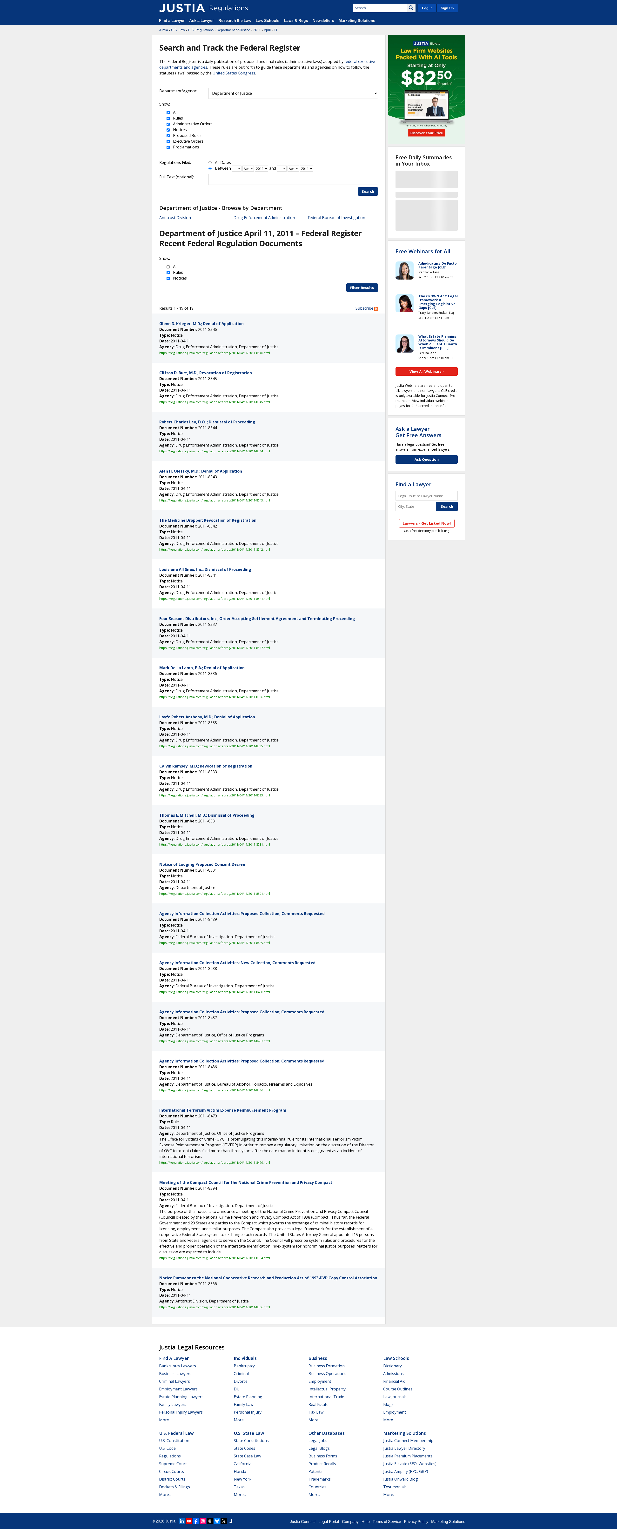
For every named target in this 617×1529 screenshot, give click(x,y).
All (174, 112)
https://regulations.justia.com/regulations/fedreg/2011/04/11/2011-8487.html (214, 1041)
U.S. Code (167, 1448)
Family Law (243, 1404)
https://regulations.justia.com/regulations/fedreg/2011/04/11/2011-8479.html (214, 1162)
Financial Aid (394, 1381)
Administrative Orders (192, 124)
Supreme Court (173, 1463)
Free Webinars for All (423, 251)
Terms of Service (387, 1522)
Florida (240, 1471)
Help (366, 1522)
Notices (179, 129)
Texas (239, 1486)
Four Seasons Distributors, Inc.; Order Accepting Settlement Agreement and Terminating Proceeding (257, 618)
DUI (237, 1389)
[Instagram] (203, 1521)
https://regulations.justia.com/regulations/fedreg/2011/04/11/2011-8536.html (214, 697)
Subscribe (364, 308)
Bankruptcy (244, 1366)
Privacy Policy (416, 1522)
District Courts (172, 1479)
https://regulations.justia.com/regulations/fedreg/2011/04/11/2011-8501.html (214, 893)
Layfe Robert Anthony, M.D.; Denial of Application (207, 717)
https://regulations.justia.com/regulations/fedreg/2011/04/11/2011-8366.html (214, 1307)
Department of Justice (233, 30)
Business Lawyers (175, 1373)
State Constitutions (251, 1440)
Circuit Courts (171, 1471)
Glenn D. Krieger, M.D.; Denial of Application (201, 323)
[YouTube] (189, 1521)
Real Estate (318, 1404)
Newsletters (323, 21)
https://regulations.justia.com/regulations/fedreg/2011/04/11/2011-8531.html (214, 844)
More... (165, 1419)
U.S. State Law (249, 1433)
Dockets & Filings (174, 1486)
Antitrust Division (175, 217)
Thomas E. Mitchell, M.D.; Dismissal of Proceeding (207, 815)
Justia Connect (302, 1522)
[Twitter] (224, 1521)
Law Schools (267, 21)
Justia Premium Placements (407, 1456)
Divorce (241, 1381)
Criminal (241, 1373)
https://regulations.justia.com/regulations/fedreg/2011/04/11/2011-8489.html (214, 943)
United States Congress (234, 73)
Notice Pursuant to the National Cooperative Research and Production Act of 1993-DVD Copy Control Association (268, 1278)
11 (275, 30)
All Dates (223, 162)
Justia (163, 30)
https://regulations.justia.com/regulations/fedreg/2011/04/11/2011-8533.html (214, 795)
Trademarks (319, 1479)
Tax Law (315, 1412)
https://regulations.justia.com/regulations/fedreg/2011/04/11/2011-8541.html (214, 598)
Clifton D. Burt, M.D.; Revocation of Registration (205, 372)
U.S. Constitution (174, 1440)
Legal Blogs (319, 1448)
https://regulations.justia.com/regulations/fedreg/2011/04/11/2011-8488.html (214, 992)
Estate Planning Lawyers (181, 1396)
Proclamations (185, 147)
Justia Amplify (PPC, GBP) (405, 1471)
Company (350, 1522)
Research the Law (234, 21)
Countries (317, 1486)
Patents (315, 1471)
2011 (257, 30)
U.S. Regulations (201, 30)
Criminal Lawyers (174, 1381)
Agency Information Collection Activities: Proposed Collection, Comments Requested (242, 913)
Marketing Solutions (357, 21)
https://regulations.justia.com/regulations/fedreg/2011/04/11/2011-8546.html (214, 353)
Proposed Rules (186, 135)
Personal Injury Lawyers (181, 1412)
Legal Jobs (317, 1440)
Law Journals (395, 1396)
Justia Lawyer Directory (404, 1448)
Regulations (170, 1456)
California (242, 1463)
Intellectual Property (327, 1389)
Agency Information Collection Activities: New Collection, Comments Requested (237, 962)
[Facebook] (196, 1521)
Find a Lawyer (172, 21)
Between (223, 168)
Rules (177, 118)
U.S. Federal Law (176, 1433)
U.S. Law (178, 30)
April (267, 30)
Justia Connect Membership (408, 1440)
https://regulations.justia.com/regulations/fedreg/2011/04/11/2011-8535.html (214, 746)
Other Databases (326, 1433)
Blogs (388, 1404)
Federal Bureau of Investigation (336, 217)
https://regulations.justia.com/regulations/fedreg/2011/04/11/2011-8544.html (214, 451)
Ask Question (427, 459)
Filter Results (362, 287)
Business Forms (322, 1456)
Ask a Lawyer (202, 21)
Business (317, 1358)
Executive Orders (187, 141)
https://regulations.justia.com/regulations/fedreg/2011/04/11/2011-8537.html (214, 648)
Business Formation (326, 1366)
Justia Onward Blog (400, 1479)
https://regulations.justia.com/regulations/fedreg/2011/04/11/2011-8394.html (214, 1258)
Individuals (245, 1358)
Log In (427, 8)
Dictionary (392, 1366)
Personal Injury (248, 1412)
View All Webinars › (426, 371)
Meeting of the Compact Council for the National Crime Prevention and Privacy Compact (245, 1182)
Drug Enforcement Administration (264, 217)
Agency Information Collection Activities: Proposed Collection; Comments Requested (241, 1012)
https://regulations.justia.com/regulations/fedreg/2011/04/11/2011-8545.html (214, 402)
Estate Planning (248, 1396)
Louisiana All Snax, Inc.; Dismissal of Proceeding (205, 569)
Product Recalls (322, 1463)
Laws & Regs (296, 21)
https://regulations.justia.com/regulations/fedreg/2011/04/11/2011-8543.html (214, 500)
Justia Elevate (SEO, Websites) (409, 1463)
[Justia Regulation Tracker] (182, 8)
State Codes (244, 1448)
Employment (319, 1381)
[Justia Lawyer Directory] (231, 1521)
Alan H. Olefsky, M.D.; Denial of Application (200, 471)
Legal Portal (328, 1522)
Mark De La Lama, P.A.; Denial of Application (202, 667)
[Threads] (210, 1521)
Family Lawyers (172, 1404)
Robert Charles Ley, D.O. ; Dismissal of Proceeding (207, 422)
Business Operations (327, 1373)
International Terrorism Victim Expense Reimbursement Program (222, 1110)
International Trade (326, 1396)
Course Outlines (397, 1389)
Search (368, 191)
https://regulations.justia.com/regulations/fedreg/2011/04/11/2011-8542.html (214, 549)
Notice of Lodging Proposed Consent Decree (202, 864)
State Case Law (247, 1456)
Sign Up (447, 8)
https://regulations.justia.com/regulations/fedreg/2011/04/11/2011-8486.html (214, 1090)
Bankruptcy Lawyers (177, 1366)
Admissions (393, 1373)
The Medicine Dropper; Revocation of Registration (207, 520)
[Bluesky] (217, 1521)
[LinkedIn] (182, 1521)
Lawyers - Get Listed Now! (427, 523)
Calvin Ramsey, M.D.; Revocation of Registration (205, 766)
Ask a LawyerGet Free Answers (419, 432)
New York (242, 1479)
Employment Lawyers (178, 1389)
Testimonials (395, 1486)
